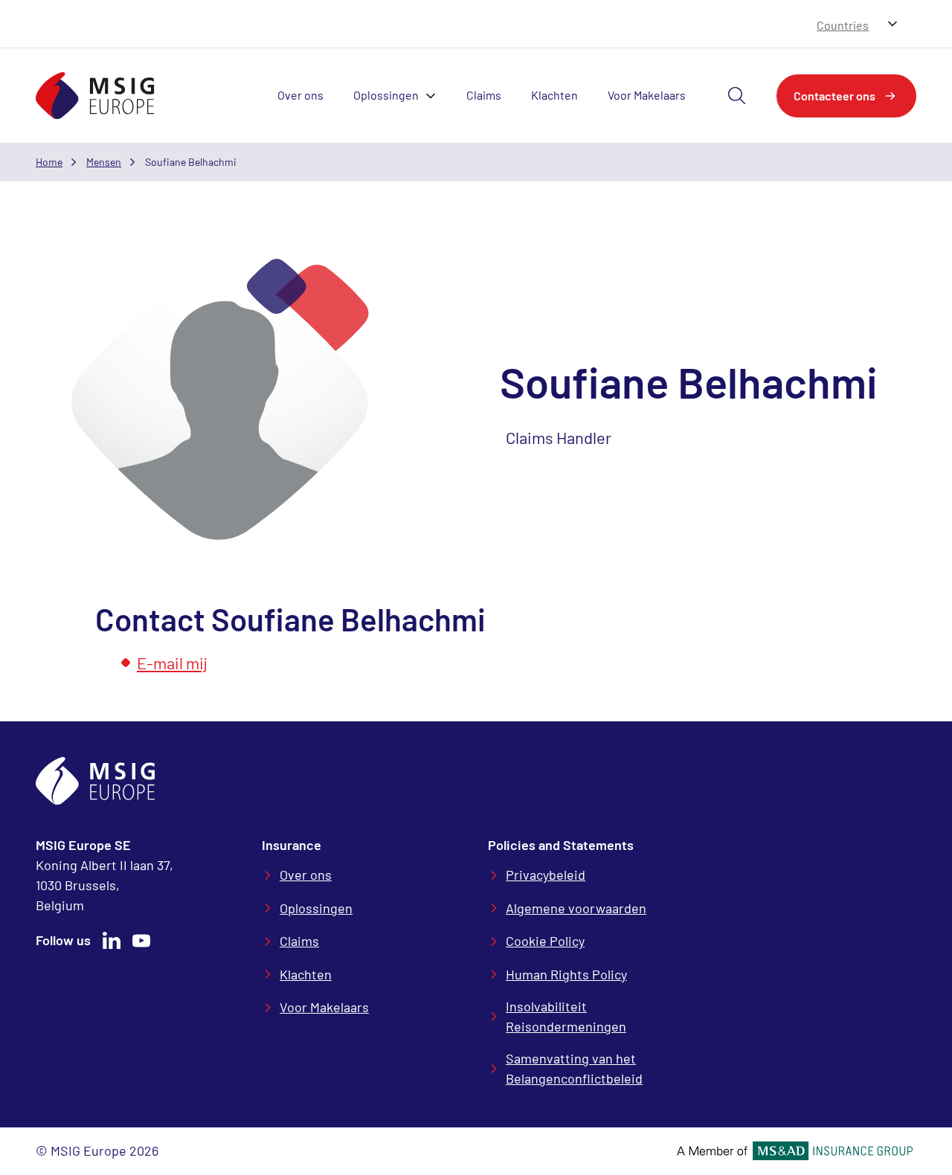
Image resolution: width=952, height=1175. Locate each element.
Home (49, 161)
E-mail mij (172, 662)
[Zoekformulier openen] (737, 96)
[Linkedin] (111, 940)
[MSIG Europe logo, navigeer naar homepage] (95, 95)
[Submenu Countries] (892, 23)
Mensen (103, 161)
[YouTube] (141, 940)
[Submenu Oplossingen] (435, 96)
